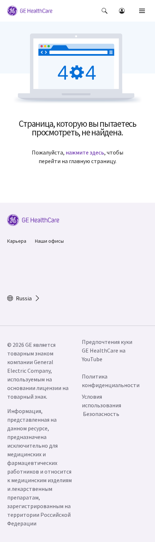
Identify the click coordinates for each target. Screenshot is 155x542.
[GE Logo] (29, 12)
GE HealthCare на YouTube (103, 355)
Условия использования (101, 401)
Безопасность (101, 413)
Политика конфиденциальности (111, 381)
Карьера (16, 241)
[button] (104, 10)
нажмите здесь (85, 152)
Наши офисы (49, 241)
